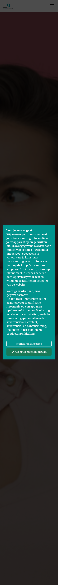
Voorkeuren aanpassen (29, 343)
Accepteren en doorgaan (30, 351)
